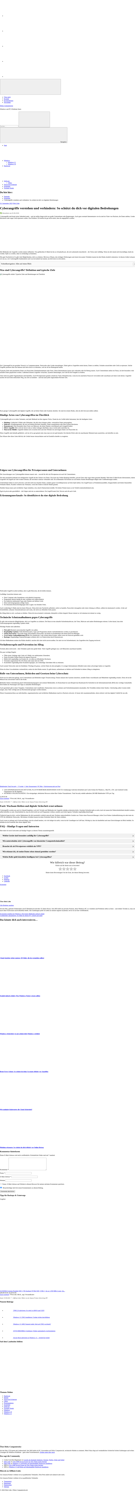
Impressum (7, 1483)
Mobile (6, 1398)
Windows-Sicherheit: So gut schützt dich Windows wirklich (20, 1034)
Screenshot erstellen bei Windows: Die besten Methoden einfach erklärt (22, 914)
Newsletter (7, 102)
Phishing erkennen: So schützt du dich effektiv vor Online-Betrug (22, 1147)
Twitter (6, 878)
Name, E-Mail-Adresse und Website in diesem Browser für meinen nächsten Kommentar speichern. (33, 1184)
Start (5, 145)
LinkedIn (7, 881)
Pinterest (6, 879)
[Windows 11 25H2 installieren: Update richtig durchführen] (8, 1317)
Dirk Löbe (16, 203)
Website (2, 1180)
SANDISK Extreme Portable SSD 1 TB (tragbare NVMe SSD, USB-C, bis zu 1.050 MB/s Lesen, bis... (32, 1291)
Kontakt (6, 99)
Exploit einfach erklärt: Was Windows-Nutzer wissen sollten (20, 996)
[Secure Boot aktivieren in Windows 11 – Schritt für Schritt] (8, 1338)
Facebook (7, 876)
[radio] (60, 869)
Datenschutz (8, 1485)
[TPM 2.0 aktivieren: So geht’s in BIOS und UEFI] (8, 1310)
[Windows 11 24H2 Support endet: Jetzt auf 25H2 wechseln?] (8, 1324)
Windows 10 (12, 164)
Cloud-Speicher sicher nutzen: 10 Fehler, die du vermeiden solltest (22, 958)
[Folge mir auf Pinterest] (19, 46)
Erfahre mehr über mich (47, 1452)
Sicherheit (7, 186)
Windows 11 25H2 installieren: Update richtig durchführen (31, 1317)
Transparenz (8, 1481)
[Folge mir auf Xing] (19, 61)
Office (10, 183)
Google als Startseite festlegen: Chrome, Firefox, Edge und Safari (44, 1460)
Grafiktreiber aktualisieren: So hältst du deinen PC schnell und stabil (21, 915)
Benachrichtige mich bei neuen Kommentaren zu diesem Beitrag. (23, 1188)
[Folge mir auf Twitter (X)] (19, 31)
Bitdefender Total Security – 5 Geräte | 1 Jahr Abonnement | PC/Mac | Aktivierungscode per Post (30, 786)
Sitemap (6, 1487)
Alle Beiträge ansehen (7, 905)
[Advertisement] (67, 235)
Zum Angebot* (4, 798)
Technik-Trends (9, 188)
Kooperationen (8, 100)
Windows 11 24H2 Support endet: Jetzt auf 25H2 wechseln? (32, 1324)
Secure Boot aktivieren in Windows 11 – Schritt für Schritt (31, 1338)
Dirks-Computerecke (6, 106)
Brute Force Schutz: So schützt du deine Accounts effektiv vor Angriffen (24, 1071)
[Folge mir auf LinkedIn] (19, 16)
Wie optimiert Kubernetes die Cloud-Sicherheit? (16, 1109)
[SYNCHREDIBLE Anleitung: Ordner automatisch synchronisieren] (8, 1331)
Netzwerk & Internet (10, 184)
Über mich (7, 97)
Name (2, 1173)
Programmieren (9, 1403)
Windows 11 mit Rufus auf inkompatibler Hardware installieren (32, 1463)
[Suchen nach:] (9, 126)
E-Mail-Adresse (5, 1177)
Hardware (7, 166)
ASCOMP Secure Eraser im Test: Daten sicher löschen (30, 1462)
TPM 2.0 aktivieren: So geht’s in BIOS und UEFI (28, 1310)
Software (7, 181)
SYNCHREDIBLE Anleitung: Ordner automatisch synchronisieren (34, 1331)
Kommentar (4, 1169)
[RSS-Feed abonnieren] (19, 76)
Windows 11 (12, 162)
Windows (7, 160)
